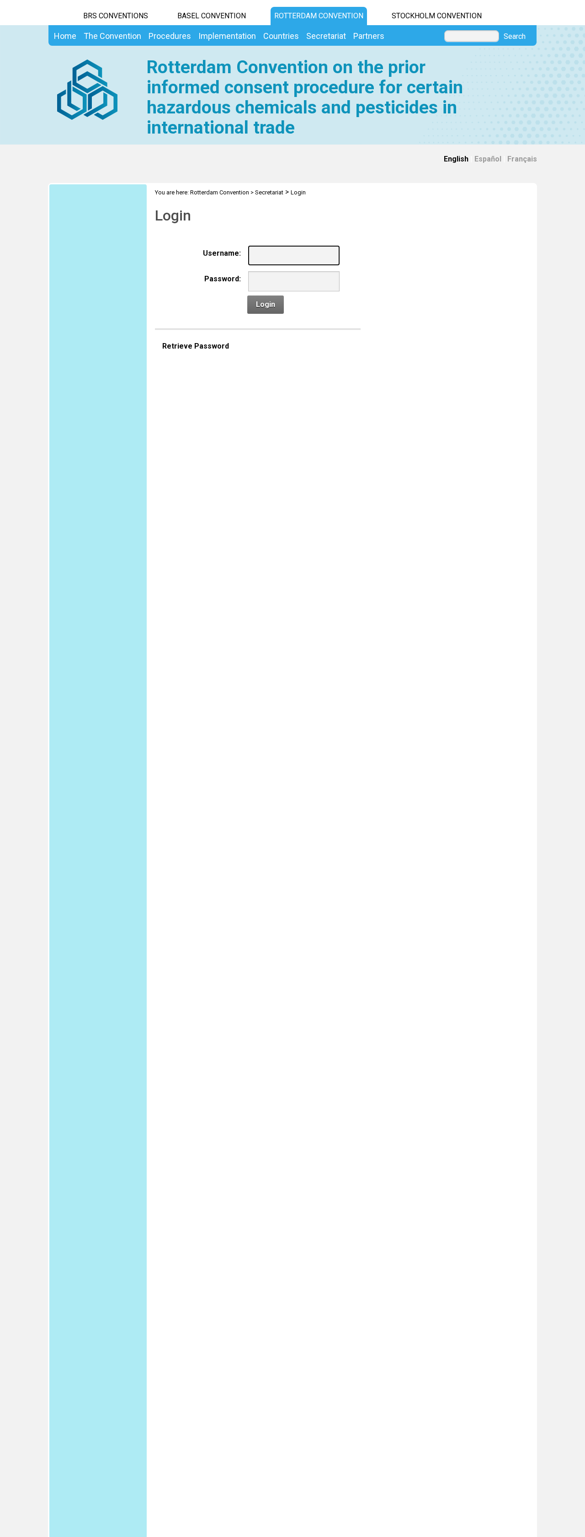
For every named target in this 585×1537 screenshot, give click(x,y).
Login (298, 192)
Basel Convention (211, 15)
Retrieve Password (195, 346)
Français (522, 159)
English (456, 159)
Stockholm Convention (437, 15)
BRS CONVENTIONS (115, 15)
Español (487, 159)
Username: (222, 253)
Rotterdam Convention (318, 15)
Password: (222, 278)
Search (515, 36)
